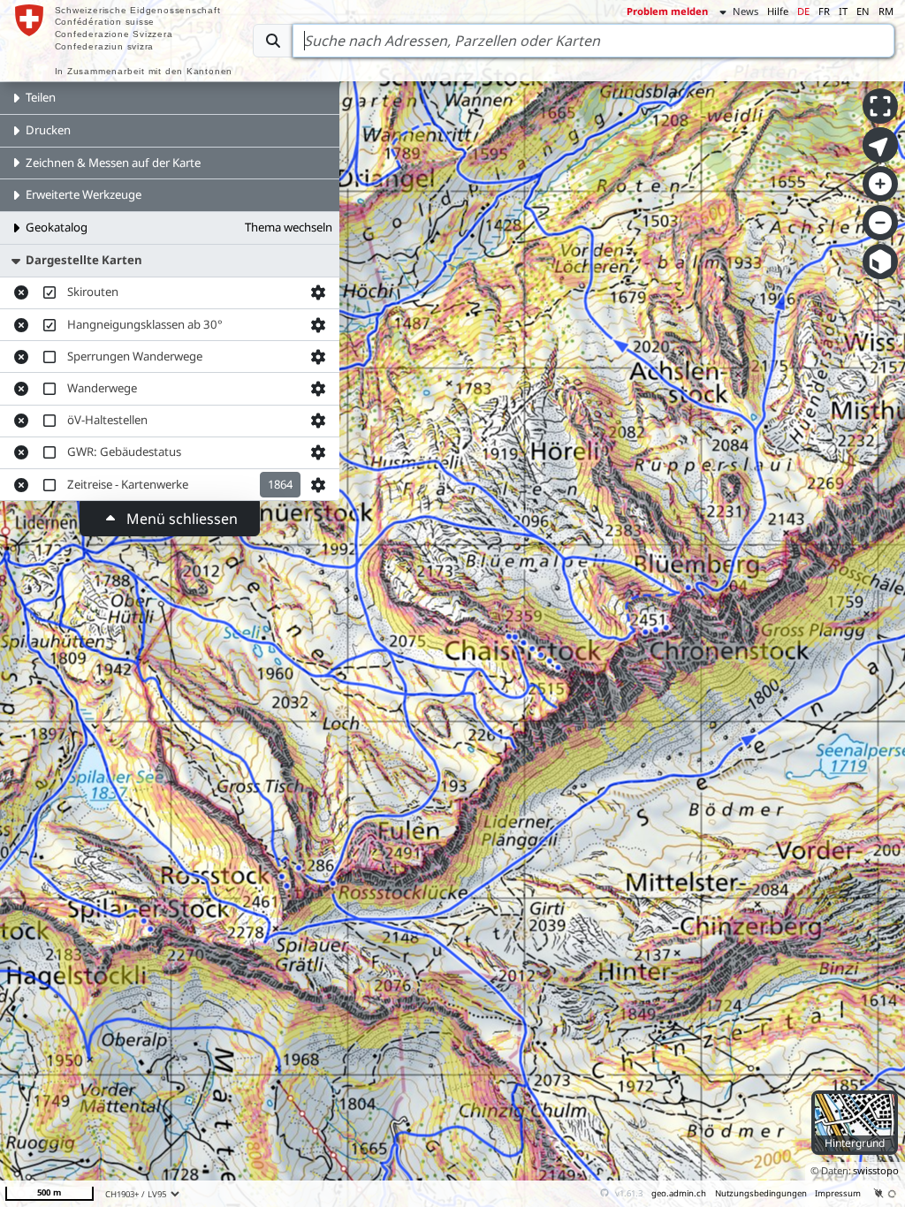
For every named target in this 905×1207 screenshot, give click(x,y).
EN (863, 11)
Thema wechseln (288, 227)
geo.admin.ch (678, 1193)
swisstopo (876, 1170)
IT (843, 11)
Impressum (838, 1193)
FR (824, 11)
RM (886, 11)
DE (803, 11)
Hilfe (777, 11)
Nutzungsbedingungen (761, 1193)
